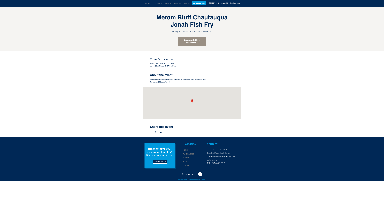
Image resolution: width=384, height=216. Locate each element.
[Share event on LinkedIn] (161, 132)
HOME (185, 150)
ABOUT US (187, 162)
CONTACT (186, 166)
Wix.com (203, 179)
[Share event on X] (156, 132)
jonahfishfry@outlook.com (230, 3)
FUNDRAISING (188, 154)
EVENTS (186, 158)
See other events (192, 42)
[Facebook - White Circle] (200, 174)
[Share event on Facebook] (151, 132)
